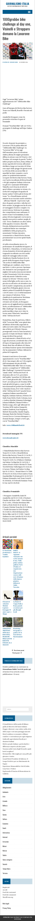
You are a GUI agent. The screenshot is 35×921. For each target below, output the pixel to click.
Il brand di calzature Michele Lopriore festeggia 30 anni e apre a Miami (7, 608)
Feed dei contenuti (9, 892)
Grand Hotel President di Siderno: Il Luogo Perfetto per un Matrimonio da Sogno (16, 761)
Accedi (5, 890)
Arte (4, 796)
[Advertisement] (17, 78)
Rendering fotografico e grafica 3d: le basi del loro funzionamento (18, 634)
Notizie (5, 851)
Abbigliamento (7, 787)
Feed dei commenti (9, 895)
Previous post (19, 650)
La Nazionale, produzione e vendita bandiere (7, 553)
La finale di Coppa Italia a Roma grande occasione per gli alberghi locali (18, 607)
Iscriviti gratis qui (24, 669)
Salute (4, 855)
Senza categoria (7, 860)
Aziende (5, 801)
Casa (4, 810)
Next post (16, 653)
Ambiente (5, 792)
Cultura (5, 819)
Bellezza (5, 805)
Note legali (6, 903)
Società (5, 864)
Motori (5, 846)
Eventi (4, 828)
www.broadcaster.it (10, 438)
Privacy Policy (7, 908)
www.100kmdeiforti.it (15, 425)
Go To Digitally (25, 917)
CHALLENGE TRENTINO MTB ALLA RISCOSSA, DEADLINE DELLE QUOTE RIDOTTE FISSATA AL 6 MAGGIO (7, 637)
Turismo (5, 873)
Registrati (6, 887)
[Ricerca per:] (17, 709)
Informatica (6, 833)
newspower (14, 62)
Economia (5, 824)
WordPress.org (8, 897)
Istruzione (6, 842)
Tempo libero (6, 869)
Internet (5, 837)
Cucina (5, 815)
